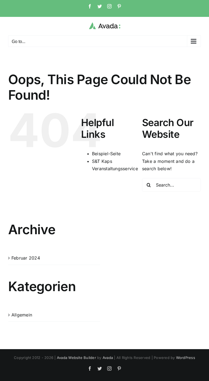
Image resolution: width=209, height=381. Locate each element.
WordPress (185, 357)
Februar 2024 (25, 258)
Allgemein (21, 315)
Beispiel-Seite (106, 153)
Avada (108, 357)
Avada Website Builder (76, 357)
